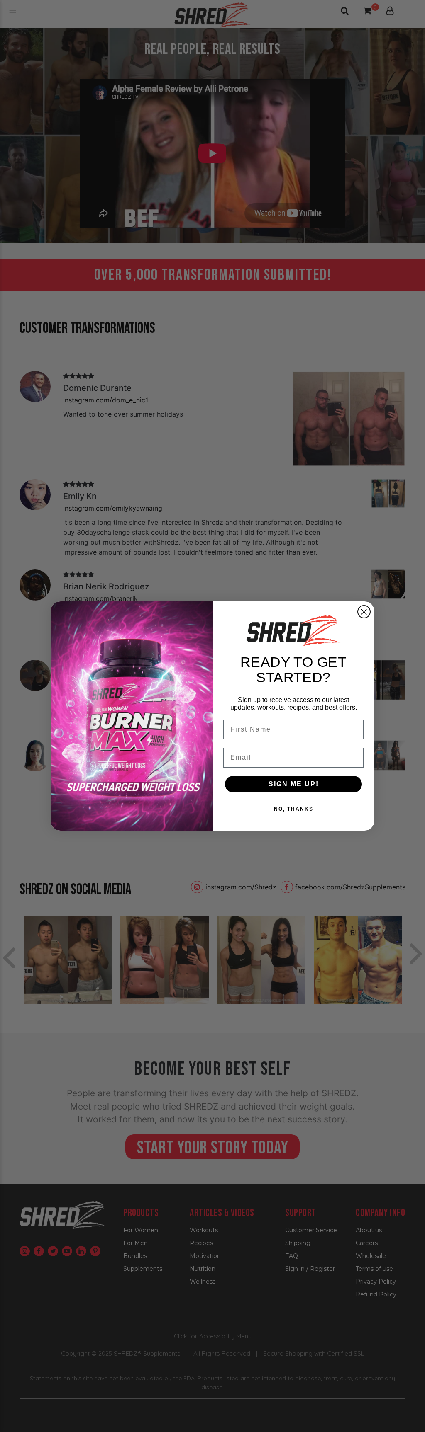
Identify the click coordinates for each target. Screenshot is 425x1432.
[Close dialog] (364, 612)
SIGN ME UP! (294, 783)
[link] (293, 630)
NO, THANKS (293, 809)
